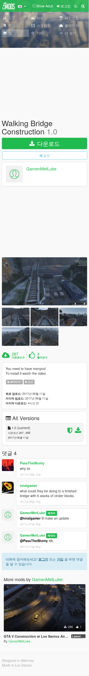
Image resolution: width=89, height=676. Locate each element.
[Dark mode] (75, 6)
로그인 (43, 559)
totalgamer (28, 485)
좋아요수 (42, 357)
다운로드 (48, 143)
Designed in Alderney (18, 660)
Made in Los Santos (17, 665)
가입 (60, 559)
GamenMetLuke (41, 169)
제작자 (51, 513)
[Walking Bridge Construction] (44, 281)
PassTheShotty (32, 463)
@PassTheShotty (34, 540)
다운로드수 (18, 357)
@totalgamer (30, 518)
